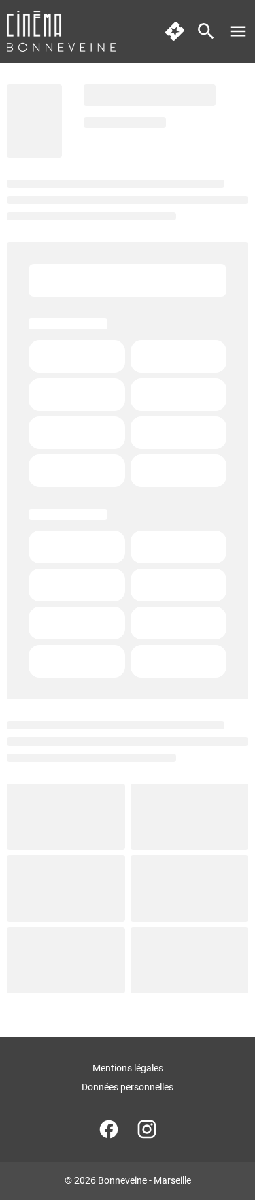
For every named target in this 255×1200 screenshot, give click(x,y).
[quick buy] (174, 31)
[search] (206, 31)
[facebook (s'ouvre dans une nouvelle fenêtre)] (109, 1129)
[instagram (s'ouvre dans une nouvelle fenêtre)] (147, 1129)
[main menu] (238, 31)
